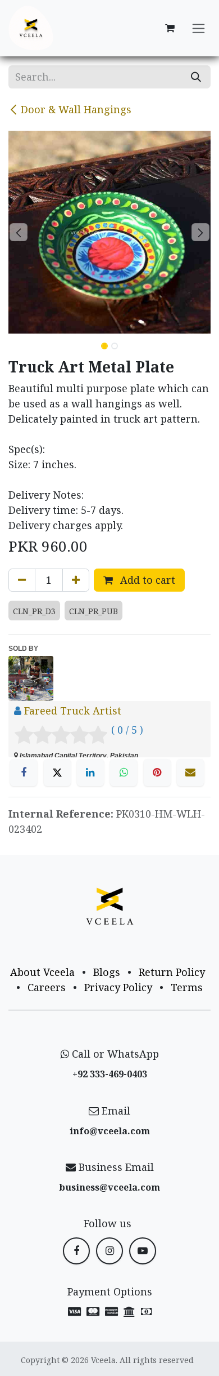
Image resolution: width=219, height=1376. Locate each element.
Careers (47, 987)
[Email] (190, 772)
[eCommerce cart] (169, 28)
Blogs (106, 972)
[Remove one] (21, 580)
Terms (187, 987)
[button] (18, 232)
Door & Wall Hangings (76, 109)
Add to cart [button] (146, 580)
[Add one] (75, 580)
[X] (57, 772)
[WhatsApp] (123, 772)
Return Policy (172, 972)
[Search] (196, 76)
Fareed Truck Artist (72, 710)
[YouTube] (142, 1250)
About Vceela (42, 972)
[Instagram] (109, 1250)
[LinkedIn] (90, 772)
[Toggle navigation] (198, 28)
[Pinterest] (157, 772)
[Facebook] (23, 772)
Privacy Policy (118, 987)
